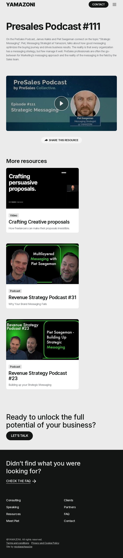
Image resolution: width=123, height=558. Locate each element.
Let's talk (19, 436)
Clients (68, 500)
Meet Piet (12, 521)
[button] (114, 4)
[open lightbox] (61, 103)
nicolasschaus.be (23, 546)
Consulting (13, 500)
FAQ (66, 514)
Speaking (12, 507)
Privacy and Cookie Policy (45, 543)
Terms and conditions (17, 543)
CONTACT (98, 4)
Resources (13, 514)
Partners (70, 507)
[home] (20, 5)
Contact (69, 521)
